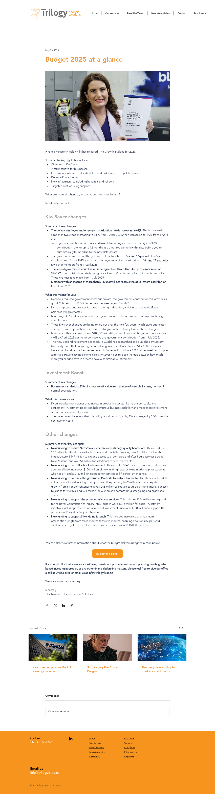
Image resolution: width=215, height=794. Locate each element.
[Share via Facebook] (47, 605)
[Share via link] (71, 605)
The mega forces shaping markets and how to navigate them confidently (160, 669)
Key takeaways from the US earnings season (52, 669)
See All (182, 627)
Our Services (95, 743)
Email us (36, 768)
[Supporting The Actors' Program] (107, 647)
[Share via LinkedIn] (63, 605)
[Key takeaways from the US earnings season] (53, 647)
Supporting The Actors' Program (103, 669)
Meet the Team (96, 747)
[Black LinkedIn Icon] (70, 738)
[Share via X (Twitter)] (55, 605)
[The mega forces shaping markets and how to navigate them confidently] (162, 647)
